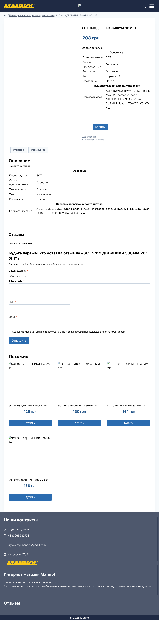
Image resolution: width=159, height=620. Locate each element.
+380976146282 (18, 530)
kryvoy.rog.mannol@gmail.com (27, 545)
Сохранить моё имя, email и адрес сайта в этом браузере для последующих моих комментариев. (68, 331)
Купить (100, 126)
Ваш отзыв (17, 280)
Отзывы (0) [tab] (38, 149)
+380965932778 (18, 535)
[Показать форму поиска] (141, 6)
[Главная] (5, 15)
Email (13, 316)
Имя (12, 301)
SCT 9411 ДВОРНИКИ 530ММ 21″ (126, 405)
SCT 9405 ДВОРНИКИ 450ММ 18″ (28, 405)
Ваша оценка (18, 270)
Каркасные (98, 140)
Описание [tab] (19, 149)
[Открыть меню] (151, 6)
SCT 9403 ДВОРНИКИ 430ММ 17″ (77, 405)
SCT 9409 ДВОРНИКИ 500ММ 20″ (28, 479)
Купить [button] (30, 422)
